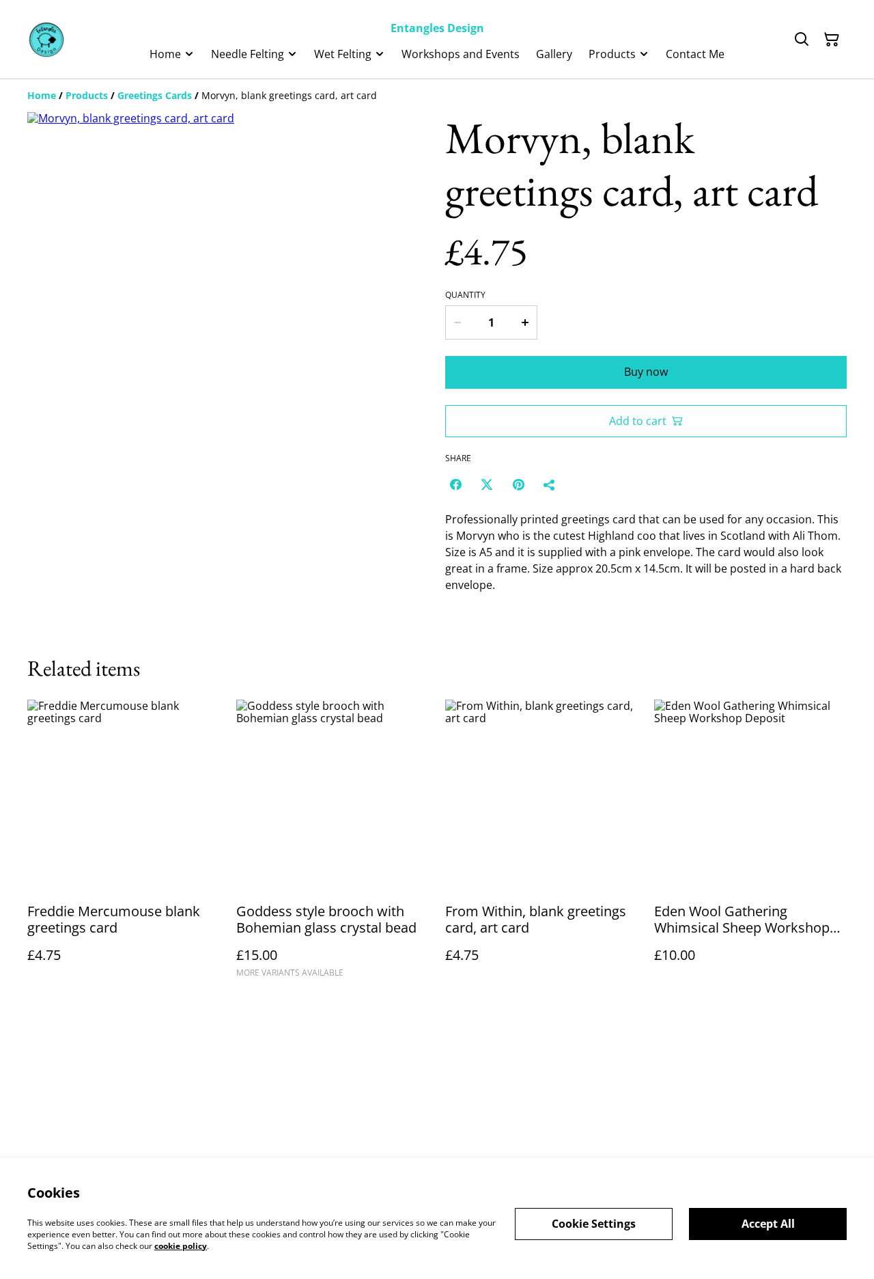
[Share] (549, 484)
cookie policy (180, 1245)
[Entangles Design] (46, 39)
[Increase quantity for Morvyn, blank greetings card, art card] (525, 322)
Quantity (465, 295)
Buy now (646, 371)
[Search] (802, 40)
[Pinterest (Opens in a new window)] (518, 484)
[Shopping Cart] (832, 40)
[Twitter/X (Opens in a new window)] (487, 484)
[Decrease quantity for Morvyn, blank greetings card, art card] (456, 322)
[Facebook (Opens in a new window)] (455, 484)
